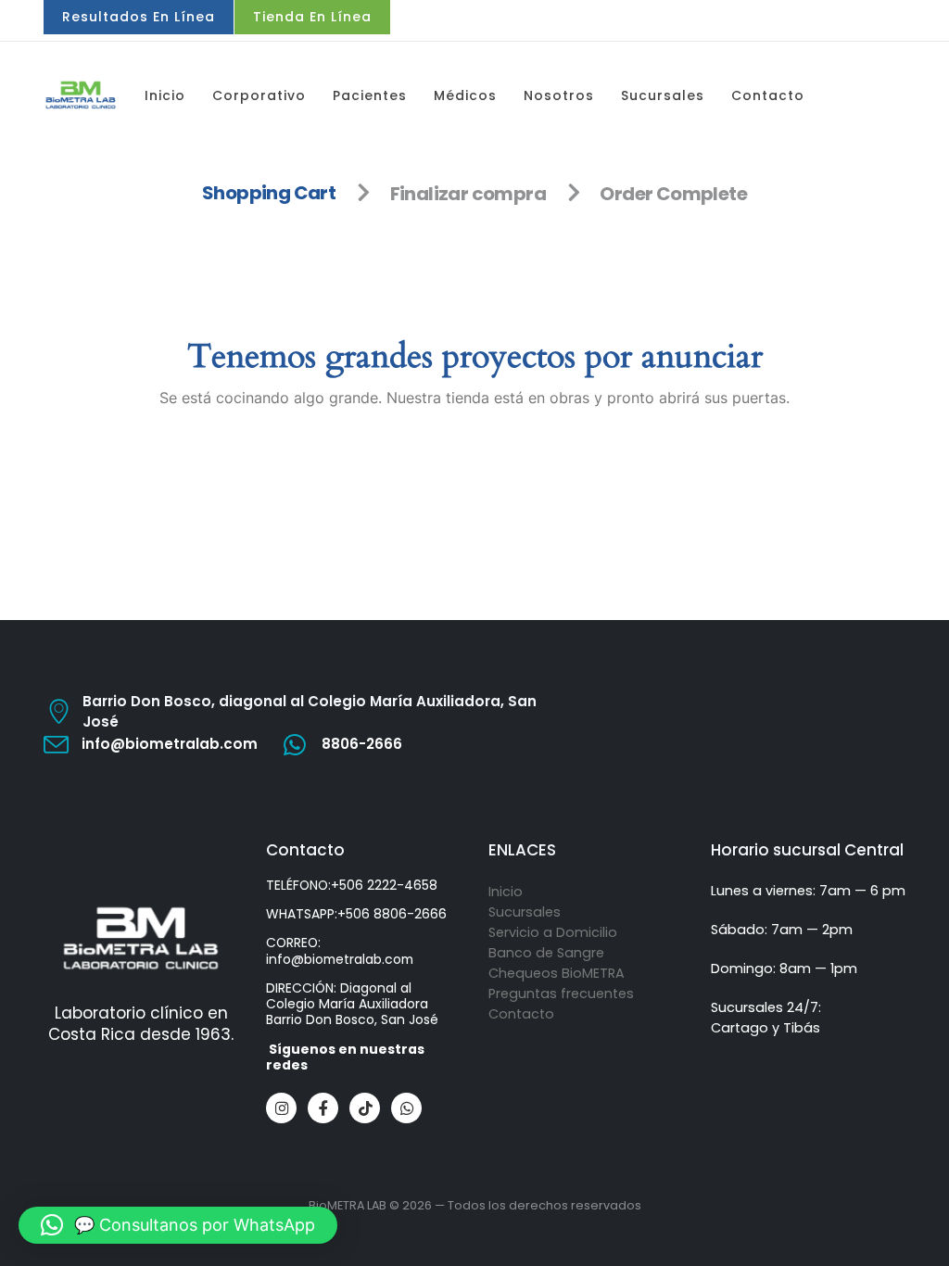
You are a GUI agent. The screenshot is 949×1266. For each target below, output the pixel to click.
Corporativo (259, 95)
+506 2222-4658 (384, 885)
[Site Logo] (81, 95)
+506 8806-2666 (392, 914)
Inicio (165, 95)
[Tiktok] (364, 1108)
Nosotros (559, 95)
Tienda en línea (312, 16)
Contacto (767, 95)
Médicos (465, 95)
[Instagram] (281, 1108)
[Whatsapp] (406, 1108)
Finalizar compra (468, 194)
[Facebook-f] (323, 1108)
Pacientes (370, 95)
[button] (178, 1225)
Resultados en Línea (138, 16)
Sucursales (662, 95)
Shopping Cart (268, 194)
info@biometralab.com (339, 959)
